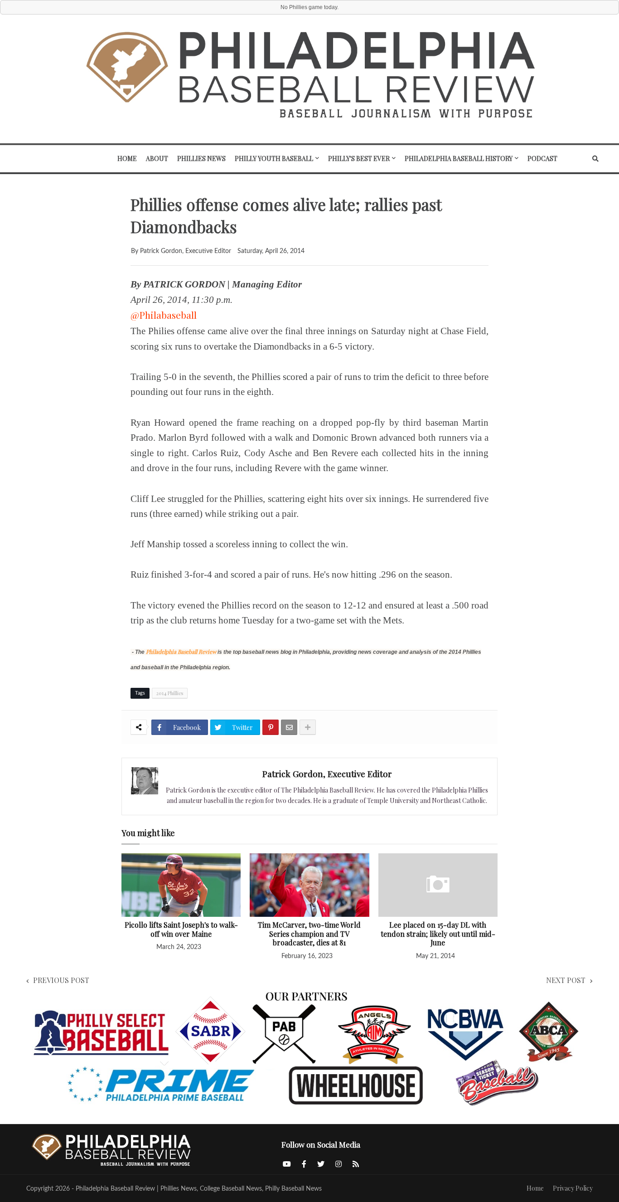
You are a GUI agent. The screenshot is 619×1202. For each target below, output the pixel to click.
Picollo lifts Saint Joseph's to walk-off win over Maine (181, 929)
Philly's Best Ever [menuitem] (359, 158)
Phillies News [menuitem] (201, 158)
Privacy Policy (573, 1188)
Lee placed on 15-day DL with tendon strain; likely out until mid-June (438, 933)
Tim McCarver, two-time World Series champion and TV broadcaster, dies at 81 (309, 933)
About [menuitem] (157, 158)
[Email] (289, 727)
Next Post (565, 980)
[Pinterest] (270, 727)
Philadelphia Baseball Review (181, 651)
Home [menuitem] (127, 158)
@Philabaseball (164, 314)
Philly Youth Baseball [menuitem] (274, 158)
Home (535, 1188)
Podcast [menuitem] (542, 158)
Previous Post (61, 980)
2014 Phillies (169, 693)
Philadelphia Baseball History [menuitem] (459, 158)
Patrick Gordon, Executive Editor (327, 773)
